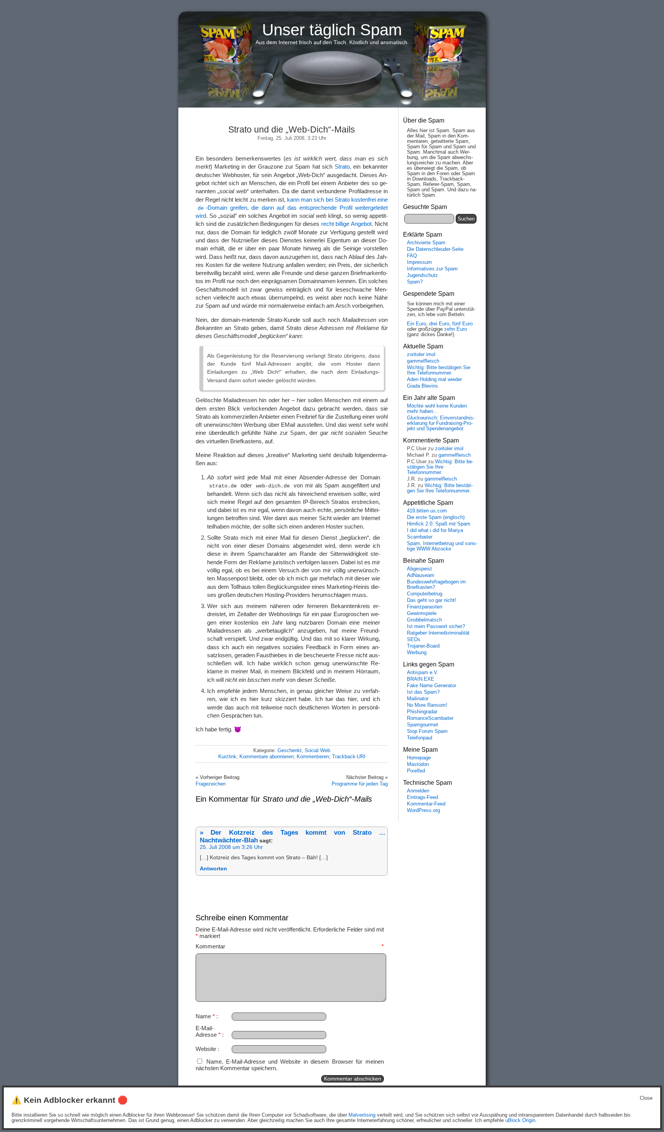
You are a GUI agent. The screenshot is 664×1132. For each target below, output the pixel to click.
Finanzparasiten (424, 607)
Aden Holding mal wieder (434, 379)
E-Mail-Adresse (208, 1031)
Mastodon (418, 764)
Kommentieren (313, 756)
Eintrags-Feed (422, 797)
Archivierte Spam (426, 242)
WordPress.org (423, 810)
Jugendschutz (422, 275)
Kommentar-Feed (426, 804)
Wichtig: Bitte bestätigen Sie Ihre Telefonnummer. (438, 370)
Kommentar (290, 946)
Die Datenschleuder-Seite (435, 249)
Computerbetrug (424, 594)
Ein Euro (416, 324)
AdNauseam (420, 575)
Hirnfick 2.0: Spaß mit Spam (438, 524)
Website (206, 1049)
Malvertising (362, 1115)
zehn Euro (455, 329)
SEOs (413, 639)
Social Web (317, 750)
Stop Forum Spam (427, 731)
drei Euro (439, 324)
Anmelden (418, 791)
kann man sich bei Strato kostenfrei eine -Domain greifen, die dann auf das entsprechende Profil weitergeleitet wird (292, 207)
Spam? (415, 282)
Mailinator (417, 698)
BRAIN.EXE (420, 679)
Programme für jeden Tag (360, 784)
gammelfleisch (423, 361)
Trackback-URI (348, 756)
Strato (342, 166)
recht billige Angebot (346, 223)
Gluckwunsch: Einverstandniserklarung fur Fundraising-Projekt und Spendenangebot (441, 423)
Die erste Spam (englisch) (436, 517)
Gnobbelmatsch (424, 620)
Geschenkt (289, 750)
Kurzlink (227, 756)
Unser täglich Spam (332, 30)
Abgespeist (419, 569)
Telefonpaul (419, 738)
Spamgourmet (422, 725)
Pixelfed (416, 771)
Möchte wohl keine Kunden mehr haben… (437, 408)
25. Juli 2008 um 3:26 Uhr (231, 847)
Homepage (419, 758)
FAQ (412, 256)
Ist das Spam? (423, 692)
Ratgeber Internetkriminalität (438, 633)
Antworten (213, 869)
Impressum (419, 262)
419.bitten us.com (427, 511)
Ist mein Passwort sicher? (436, 626)
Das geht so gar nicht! (431, 600)
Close (646, 1098)
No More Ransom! (427, 705)
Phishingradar (422, 711)
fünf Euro (462, 324)
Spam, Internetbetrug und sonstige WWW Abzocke (442, 546)
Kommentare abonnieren (266, 756)
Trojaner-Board (423, 646)
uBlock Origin (520, 1120)
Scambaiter (419, 537)
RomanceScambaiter (430, 718)
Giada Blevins (422, 386)
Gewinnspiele (422, 613)
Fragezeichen (211, 784)
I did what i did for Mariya (435, 530)
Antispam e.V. (422, 672)
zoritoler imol (421, 354)
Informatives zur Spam (432, 269)
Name (205, 1016)
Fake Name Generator (431, 685)
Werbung (417, 652)
